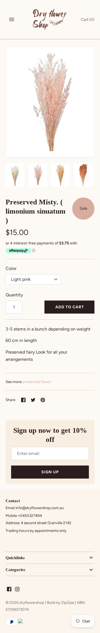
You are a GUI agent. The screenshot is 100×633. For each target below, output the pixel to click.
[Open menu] (12, 19)
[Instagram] (17, 590)
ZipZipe (67, 602)
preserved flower (37, 381)
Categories (15, 569)
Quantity (14, 294)
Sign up (50, 472)
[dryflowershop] (50, 19)
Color (11, 268)
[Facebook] (9, 590)
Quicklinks (15, 558)
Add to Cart (69, 307)
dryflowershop (31, 602)
